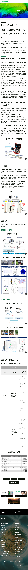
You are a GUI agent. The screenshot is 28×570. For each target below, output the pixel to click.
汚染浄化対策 (5, 550)
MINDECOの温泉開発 (19, 534)
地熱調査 (16, 525)
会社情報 (3, 512)
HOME (2, 19)
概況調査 (3, 544)
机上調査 (3, 525)
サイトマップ (21, 561)
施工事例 (16, 529)
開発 (2, 531)
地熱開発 (17, 523)
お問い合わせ (19, 512)
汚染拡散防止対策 (6, 551)
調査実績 (3, 534)
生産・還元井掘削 (18, 527)
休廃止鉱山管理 (4, 555)
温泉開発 (17, 532)
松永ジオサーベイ (6, 127)
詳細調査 (3, 546)
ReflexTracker (21, 479)
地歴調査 (3, 542)
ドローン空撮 (6, 479)
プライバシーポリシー (12, 561)
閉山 (2, 532)
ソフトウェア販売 (14, 482)
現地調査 (3, 527)
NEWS (9, 512)
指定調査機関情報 (4, 553)
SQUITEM (14, 479)
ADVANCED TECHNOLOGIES (10, 19)
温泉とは (16, 536)
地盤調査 (16, 544)
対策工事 (3, 548)
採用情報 (14, 512)
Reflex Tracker (17, 555)
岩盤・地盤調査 (18, 540)
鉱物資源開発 (4, 523)
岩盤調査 (16, 542)
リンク (5, 561)
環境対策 (3, 540)
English (24, 512)
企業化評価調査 (4, 529)
